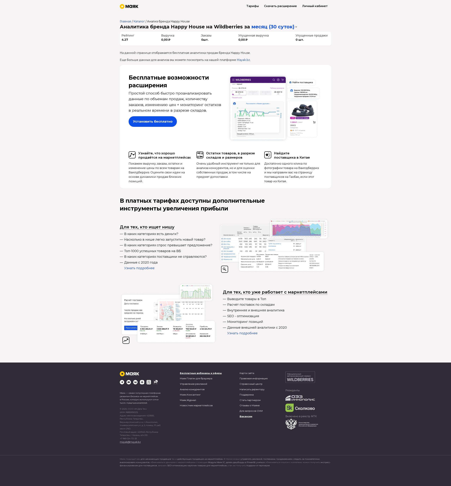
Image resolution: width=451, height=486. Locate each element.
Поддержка (247, 394)
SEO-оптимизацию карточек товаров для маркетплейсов (197, 465)
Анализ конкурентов (192, 389)
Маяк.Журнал (188, 400)
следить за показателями (306, 459)
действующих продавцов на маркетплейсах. (200, 459)
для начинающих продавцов (156, 459)
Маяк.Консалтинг (190, 394)
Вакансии (246, 416)
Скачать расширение (280, 6)
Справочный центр (251, 383)
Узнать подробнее (139, 268)
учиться (260, 462)
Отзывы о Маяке (250, 405)
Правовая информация (254, 378)
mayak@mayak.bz (130, 441)
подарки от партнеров (258, 465)
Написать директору (252, 389)
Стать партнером (250, 400)
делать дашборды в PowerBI (240, 462)
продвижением (284, 459)
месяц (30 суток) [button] (272, 27)
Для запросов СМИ (251, 410)
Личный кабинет (315, 6)
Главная (125, 21)
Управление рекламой (193, 383)
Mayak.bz (243, 60)
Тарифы (252, 6)
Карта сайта (247, 373)
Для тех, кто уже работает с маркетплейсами (275, 292)
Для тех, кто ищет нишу (147, 227)
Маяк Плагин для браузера (196, 378)
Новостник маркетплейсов (196, 405)
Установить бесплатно (152, 121)
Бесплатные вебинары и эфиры (201, 373)
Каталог (139, 21)
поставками (269, 459)
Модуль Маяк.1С (216, 462)
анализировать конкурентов (135, 462)
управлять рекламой (251, 459)
